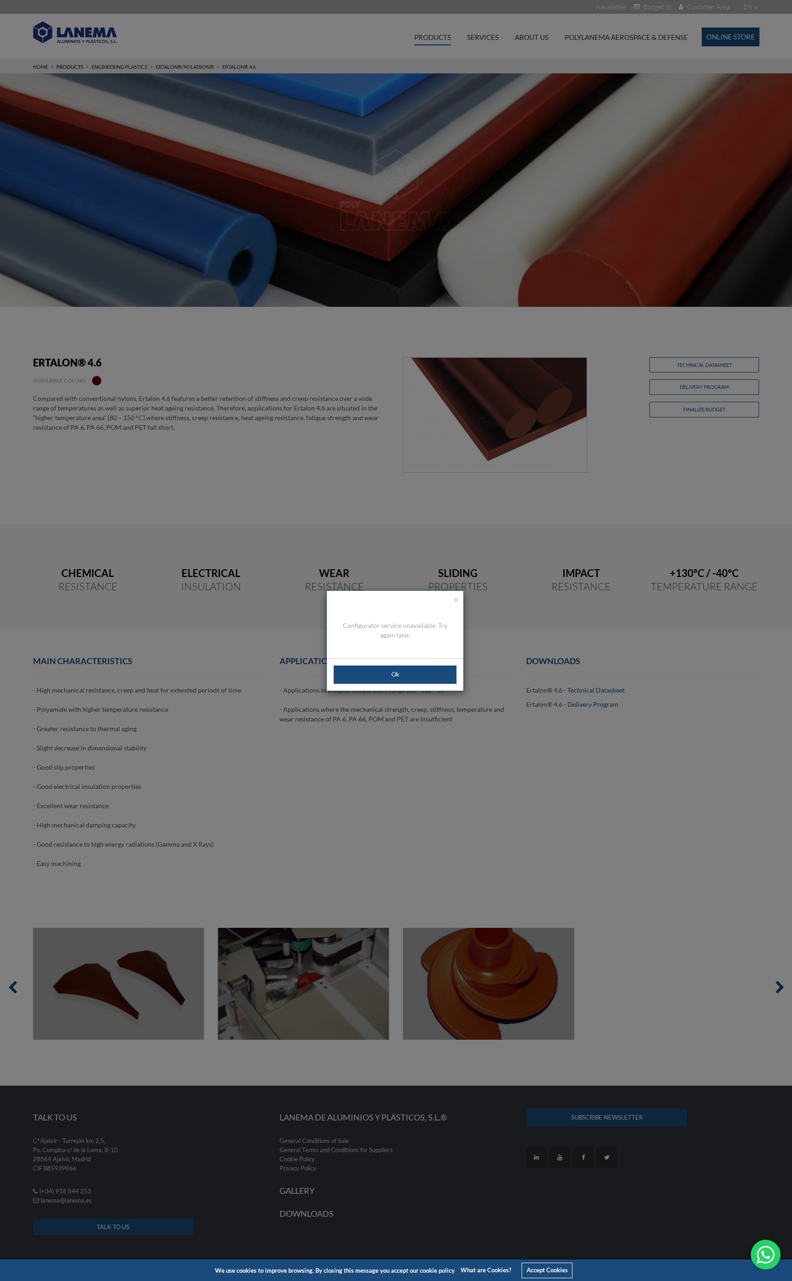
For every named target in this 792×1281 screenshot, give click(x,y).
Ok (395, 674)
